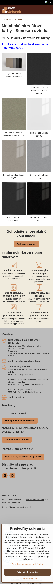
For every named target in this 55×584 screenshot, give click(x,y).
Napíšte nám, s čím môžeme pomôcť (23, 457)
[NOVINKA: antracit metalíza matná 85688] (39, 69)
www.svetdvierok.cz (11, 503)
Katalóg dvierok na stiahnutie (19, 420)
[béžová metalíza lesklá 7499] (14, 156)
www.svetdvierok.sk (35, 499)
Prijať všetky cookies (27, 572)
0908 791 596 (14, 392)
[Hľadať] (42, 10)
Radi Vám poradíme (26, 244)
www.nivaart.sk (24, 507)
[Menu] (49, 10)
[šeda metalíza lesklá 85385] (39, 156)
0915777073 (13, 375)
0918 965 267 (14, 384)
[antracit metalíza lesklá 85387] (14, 198)
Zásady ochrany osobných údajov (27, 564)
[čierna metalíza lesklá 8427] (39, 198)
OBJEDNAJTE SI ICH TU (17, 439)
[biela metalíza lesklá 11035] (39, 114)
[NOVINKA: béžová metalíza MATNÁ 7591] (14, 114)
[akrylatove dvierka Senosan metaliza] (14, 62)
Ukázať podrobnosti (27, 578)
